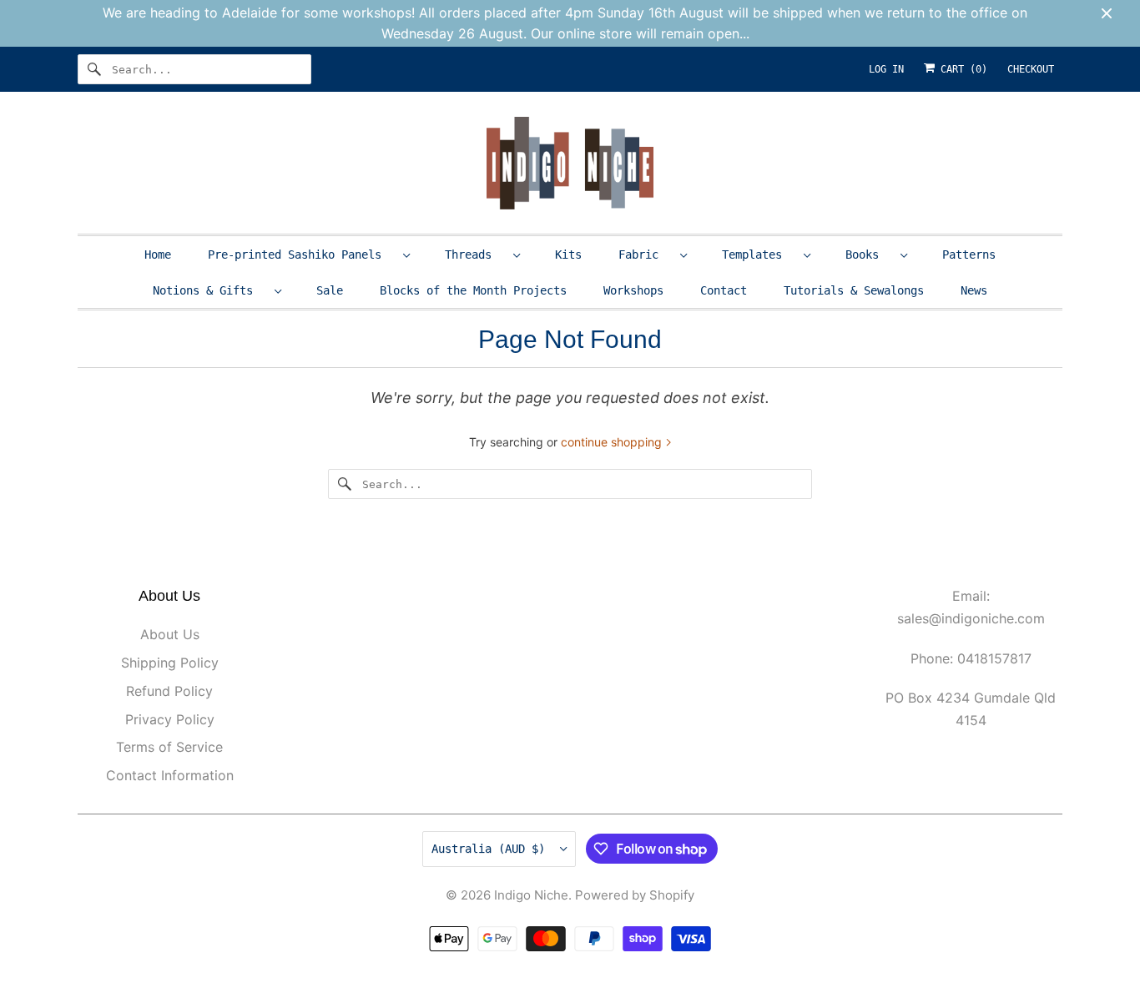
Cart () (961, 69)
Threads (475, 254)
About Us (169, 634)
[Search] (94, 69)
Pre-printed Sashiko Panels (301, 254)
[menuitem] (308, 254)
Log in (886, 69)
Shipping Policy (170, 662)
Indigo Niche (531, 895)
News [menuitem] (974, 290)
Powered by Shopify (634, 895)
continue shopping (613, 442)
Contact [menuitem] (723, 290)
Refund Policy (169, 691)
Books (868, 254)
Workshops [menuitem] (633, 290)
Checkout (1030, 69)
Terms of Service (169, 746)
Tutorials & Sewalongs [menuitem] (854, 290)
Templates (758, 254)
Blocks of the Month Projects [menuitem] (473, 290)
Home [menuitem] (157, 254)
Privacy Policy (169, 719)
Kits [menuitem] (568, 254)
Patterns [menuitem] (969, 254)
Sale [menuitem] (329, 290)
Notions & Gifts (209, 290)
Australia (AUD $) (491, 848)
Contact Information (170, 775)
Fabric (645, 254)
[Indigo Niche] (570, 166)
